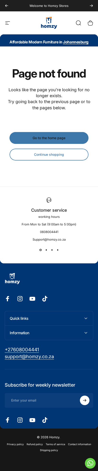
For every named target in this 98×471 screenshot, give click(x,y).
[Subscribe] (84, 400)
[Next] (91, 5)
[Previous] (6, 5)
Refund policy (35, 444)
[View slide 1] (40, 250)
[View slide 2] (46, 250)
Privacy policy (15, 444)
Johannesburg (75, 42)
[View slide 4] (57, 250)
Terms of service (55, 444)
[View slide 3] (52, 250)
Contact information (79, 444)
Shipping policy (49, 450)
